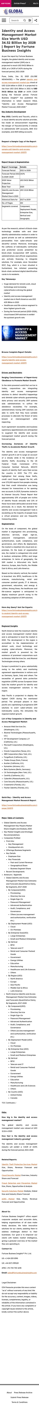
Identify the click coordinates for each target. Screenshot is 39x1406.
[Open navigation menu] (4, 20)
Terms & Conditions (19, 1402)
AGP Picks (5, 3)
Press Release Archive (23, 1392)
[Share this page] (35, 20)
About (9, 1392)
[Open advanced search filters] (29, 20)
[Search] (24, 20)
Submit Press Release (19, 1397)
